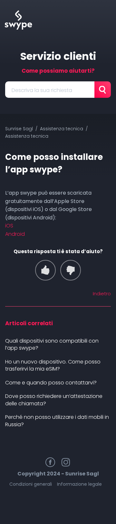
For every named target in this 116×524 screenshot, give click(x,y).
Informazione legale (79, 484)
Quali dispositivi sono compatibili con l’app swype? (52, 344)
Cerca (102, 89)
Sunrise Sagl (19, 128)
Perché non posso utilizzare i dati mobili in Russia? (57, 420)
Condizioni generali (30, 484)
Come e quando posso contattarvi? (51, 382)
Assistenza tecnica (61, 128)
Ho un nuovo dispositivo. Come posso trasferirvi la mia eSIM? (53, 365)
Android (15, 234)
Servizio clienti (58, 56)
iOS (9, 225)
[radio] (45, 270)
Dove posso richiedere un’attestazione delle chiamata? (53, 399)
